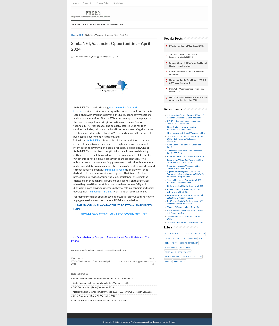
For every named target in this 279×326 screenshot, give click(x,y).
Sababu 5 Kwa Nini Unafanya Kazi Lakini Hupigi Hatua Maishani (188, 64)
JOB (200, 238)
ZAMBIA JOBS (179, 261)
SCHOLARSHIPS (171, 247)
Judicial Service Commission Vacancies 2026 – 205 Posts (100, 300)
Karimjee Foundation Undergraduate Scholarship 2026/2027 (183, 190)
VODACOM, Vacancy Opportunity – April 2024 (90, 262)
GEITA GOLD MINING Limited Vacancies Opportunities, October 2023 (188, 98)
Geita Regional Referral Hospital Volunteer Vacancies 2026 (100, 283)
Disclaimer (118, 3)
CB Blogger (171, 322)
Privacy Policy (102, 3)
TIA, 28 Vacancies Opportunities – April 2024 (137, 262)
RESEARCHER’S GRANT (189, 243)
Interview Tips (115, 25)
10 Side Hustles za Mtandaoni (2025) (186, 46)
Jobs (85, 25)
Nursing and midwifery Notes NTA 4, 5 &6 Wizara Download (187, 81)
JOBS (80, 35)
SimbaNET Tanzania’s (101, 191)
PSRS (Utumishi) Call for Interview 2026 (185, 186)
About (76, 3)
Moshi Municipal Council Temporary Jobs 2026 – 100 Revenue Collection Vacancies (113, 292)
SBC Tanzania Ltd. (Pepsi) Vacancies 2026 (93, 287)
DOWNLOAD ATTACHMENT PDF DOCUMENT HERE (114, 214)
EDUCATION (173, 234)
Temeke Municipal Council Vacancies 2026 (183, 217)
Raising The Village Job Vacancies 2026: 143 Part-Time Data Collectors (185, 161)
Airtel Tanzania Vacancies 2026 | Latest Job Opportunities (185, 211)
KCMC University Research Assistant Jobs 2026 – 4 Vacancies (103, 278)
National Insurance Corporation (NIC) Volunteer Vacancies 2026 (184, 181)
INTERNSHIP (200, 234)
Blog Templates (155, 322)
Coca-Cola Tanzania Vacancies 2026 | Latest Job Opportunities (184, 167)
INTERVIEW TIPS (190, 238)
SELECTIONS (185, 247)
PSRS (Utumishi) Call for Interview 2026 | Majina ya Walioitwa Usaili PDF (185, 202)
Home (77, 25)
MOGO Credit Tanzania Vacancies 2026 (185, 222)
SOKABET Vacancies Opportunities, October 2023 (186, 90)
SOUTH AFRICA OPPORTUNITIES (178, 252)
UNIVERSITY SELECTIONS (192, 257)
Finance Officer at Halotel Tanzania (183, 207)
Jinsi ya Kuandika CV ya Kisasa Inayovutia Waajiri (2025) (183, 55)
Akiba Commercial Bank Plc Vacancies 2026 (94, 296)
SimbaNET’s (93, 140)
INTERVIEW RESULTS (173, 238)
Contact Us (87, 3)
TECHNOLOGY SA (172, 257)
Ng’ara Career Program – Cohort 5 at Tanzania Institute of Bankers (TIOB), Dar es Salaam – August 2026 (186, 174)
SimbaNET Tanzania (114, 169)
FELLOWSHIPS (186, 234)
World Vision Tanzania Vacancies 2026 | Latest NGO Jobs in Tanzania (185, 196)
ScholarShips (97, 25)
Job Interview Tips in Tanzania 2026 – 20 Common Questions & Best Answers (185, 116)
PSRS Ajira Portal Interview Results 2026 (185, 156)
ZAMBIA (168, 261)
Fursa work (125, 322)
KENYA (174, 243)
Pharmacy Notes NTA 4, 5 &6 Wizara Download (186, 73)
